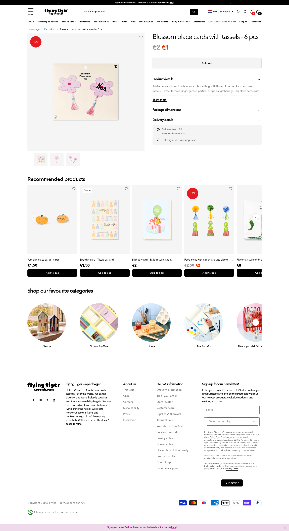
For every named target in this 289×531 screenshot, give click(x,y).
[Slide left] (33, 322)
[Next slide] (255, 216)
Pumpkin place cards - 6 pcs (43, 260)
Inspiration (129, 420)
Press (126, 414)
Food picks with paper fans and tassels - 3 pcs (208, 260)
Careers (128, 402)
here (171, 2)
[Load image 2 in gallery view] (57, 159)
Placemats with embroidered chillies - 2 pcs (261, 260)
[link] (238, 11)
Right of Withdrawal (169, 414)
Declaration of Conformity (172, 450)
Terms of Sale (165, 420)
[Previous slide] (33, 216)
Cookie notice (165, 444)
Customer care (166, 408)
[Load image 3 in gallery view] (73, 159)
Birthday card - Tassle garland (97, 260)
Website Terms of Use (170, 426)
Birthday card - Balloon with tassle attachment (151, 260)
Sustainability (131, 408)
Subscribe (232, 483)
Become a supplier (168, 468)
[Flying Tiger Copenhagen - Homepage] (56, 12)
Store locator (165, 402)
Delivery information (169, 390)
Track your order (167, 396)
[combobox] (232, 422)
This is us (128, 390)
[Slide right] (255, 322)
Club (126, 396)
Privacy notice (165, 438)
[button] (30, 11)
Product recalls (166, 456)
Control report (165, 462)
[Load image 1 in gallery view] (40, 159)
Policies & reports (167, 432)
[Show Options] (254, 421)
